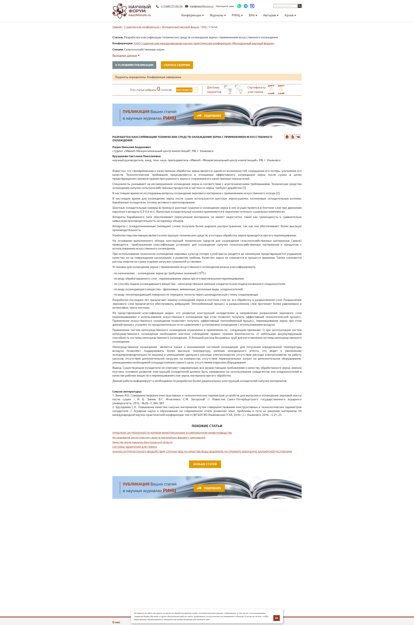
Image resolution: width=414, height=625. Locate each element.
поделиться (298, 136)
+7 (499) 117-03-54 (172, 6)
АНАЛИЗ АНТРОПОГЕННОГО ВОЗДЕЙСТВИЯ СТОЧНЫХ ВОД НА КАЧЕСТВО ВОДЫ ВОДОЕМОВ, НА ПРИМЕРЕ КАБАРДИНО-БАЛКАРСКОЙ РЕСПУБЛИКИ (202, 451)
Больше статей (205, 464)
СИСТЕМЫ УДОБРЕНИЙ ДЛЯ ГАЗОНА (134, 446)
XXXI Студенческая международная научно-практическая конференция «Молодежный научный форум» (204, 43)
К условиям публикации (134, 65)
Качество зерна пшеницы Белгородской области (142, 442)
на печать (287, 136)
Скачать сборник (177, 65)
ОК (276, 618)
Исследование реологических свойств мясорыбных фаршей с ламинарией (158, 437)
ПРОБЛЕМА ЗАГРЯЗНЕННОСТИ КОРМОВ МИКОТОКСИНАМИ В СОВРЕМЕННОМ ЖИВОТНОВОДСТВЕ (172, 432)
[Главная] (131, 11)
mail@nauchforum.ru (201, 6)
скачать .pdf (292, 136)
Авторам (269, 15)
